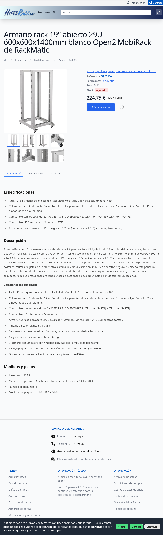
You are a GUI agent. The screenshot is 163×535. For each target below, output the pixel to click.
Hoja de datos (36, 173)
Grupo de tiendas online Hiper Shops (79, 451)
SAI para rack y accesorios (24, 515)
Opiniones (55, 173)
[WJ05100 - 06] (28, 155)
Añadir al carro (101, 107)
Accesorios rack (17, 496)
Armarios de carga (19, 508)
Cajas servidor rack (19, 502)
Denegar (136, 526)
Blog (55, 12)
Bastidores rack (42, 60)
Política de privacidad (126, 496)
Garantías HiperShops (127, 502)
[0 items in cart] (159, 12)
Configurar (152, 526)
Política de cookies (125, 508)
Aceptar (122, 526)
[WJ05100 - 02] (28, 140)
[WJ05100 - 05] (13, 155)
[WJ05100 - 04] (57, 140)
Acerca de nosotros (125, 477)
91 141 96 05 (76, 443)
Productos (44, 12)
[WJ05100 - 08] (57, 155)
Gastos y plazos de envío (128, 489)
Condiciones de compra (128, 483)
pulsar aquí (76, 436)
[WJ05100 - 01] (13, 140)
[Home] (5, 60)
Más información (13, 173)
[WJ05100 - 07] (43, 155)
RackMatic (108, 81)
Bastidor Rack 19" (68, 60)
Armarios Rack (17, 477)
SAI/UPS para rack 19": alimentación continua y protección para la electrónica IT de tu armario (79, 490)
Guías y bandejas (18, 489)
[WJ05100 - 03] (43, 140)
